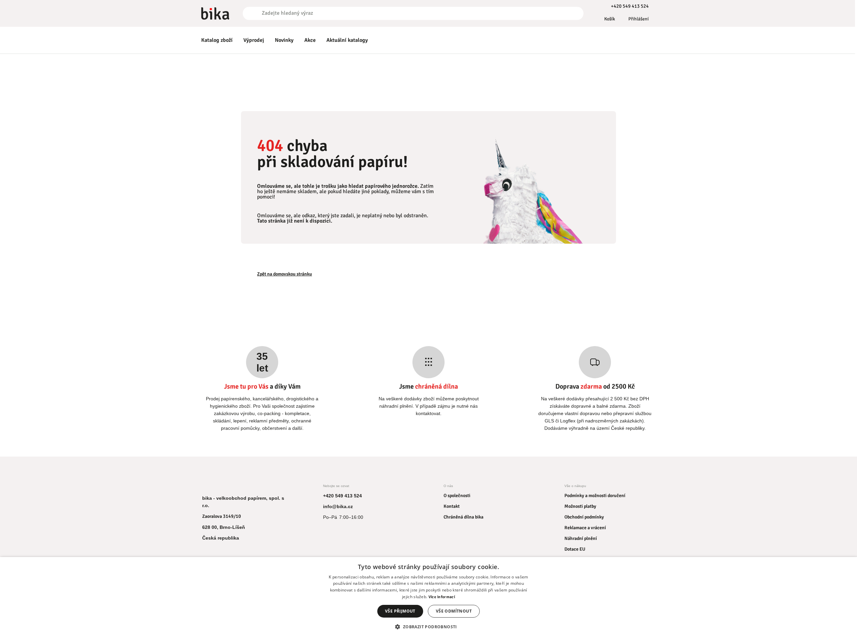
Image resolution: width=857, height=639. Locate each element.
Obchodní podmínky (584, 517)
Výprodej (253, 40)
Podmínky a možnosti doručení (594, 495)
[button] (428, 627)
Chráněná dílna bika (463, 517)
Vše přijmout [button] (400, 611)
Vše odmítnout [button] (454, 611)
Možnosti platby (580, 506)
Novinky (284, 40)
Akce (310, 40)
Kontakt (452, 506)
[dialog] (428, 598)
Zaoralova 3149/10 (221, 516)
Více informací (441, 597)
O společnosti (457, 495)
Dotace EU (574, 549)
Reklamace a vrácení (585, 528)
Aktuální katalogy (347, 40)
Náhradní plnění (580, 538)
